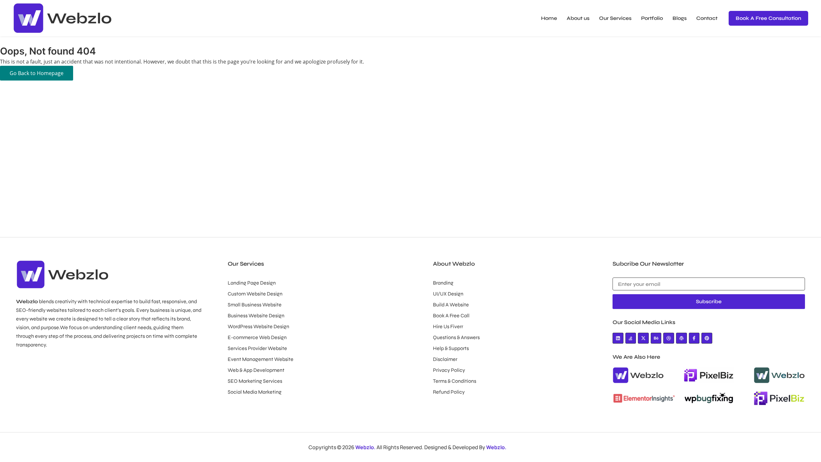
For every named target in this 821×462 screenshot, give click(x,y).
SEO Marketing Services (255, 381)
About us (578, 18)
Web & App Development (256, 370)
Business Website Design (256, 315)
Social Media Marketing (255, 392)
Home (549, 18)
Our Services (615, 18)
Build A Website (451, 305)
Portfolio (652, 18)
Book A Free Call (451, 315)
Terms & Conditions (454, 381)
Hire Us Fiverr (448, 326)
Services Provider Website (257, 348)
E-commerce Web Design (257, 337)
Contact (706, 18)
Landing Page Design (252, 283)
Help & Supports (451, 348)
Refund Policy (449, 392)
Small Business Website (255, 305)
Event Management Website (260, 359)
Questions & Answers (456, 337)
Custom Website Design (255, 294)
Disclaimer (445, 359)
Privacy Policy (449, 370)
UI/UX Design (448, 294)
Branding (443, 283)
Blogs (680, 18)
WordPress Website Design (258, 326)
